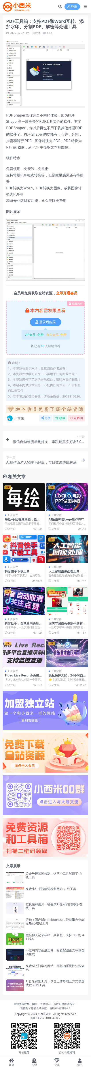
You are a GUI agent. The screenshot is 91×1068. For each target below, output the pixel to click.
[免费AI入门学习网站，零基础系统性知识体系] (15, 970)
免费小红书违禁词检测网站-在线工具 (51, 889)
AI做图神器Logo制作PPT (66, 519)
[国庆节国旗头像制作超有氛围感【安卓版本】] (67, 601)
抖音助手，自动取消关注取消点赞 (23, 625)
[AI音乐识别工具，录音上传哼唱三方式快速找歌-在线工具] (15, 985)
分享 (47, 418)
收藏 (62, 418)
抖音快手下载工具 (17, 571)
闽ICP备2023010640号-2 (45, 1018)
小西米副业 (44, 1014)
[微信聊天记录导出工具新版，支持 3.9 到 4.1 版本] (15, 939)
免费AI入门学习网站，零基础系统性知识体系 (55, 968)
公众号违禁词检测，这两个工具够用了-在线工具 (54, 875)
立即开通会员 (66, 293)
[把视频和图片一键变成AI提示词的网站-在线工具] (15, 908)
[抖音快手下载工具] (24, 549)
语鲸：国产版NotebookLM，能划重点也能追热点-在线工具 (55, 922)
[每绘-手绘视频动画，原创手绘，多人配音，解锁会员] (24, 497)
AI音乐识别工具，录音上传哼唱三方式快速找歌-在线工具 (55, 983)
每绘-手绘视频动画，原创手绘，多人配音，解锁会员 (23, 521)
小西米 (19, 418)
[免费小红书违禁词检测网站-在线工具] (15, 893)
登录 (74, 6)
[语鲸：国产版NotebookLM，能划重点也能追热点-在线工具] (15, 924)
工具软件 (35, 33)
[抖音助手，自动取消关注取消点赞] (24, 601)
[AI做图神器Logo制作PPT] (67, 497)
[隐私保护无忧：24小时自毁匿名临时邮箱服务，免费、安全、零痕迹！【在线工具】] (67, 653)
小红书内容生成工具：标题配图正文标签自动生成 (55, 952)
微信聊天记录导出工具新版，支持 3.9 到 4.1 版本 (55, 937)
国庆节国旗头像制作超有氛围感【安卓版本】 (67, 625)
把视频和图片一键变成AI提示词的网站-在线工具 (54, 906)
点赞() (78, 418)
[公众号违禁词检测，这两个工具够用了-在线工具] (15, 878)
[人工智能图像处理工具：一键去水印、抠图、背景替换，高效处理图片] (67, 549)
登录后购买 (47, 322)
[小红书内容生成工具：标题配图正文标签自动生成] (15, 954)
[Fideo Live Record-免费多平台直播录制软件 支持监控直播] (24, 653)
